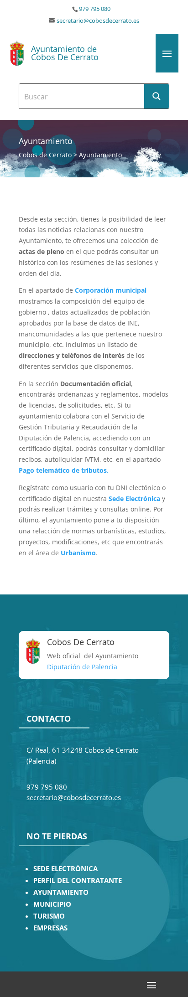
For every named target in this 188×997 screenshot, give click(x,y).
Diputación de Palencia (82, 666)
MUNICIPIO (52, 904)
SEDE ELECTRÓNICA (65, 868)
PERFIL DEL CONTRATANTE (77, 880)
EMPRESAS (50, 928)
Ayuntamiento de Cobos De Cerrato (65, 52)
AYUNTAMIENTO (61, 892)
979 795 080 (94, 9)
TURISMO (49, 916)
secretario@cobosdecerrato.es (98, 21)
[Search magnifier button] (156, 96)
